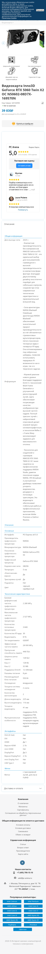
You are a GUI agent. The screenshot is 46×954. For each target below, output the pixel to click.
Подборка (12, 925)
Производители (23, 851)
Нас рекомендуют (34, 66)
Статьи (23, 844)
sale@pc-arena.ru (25, 878)
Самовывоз (23, 831)
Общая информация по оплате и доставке (23, 820)
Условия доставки (23, 828)
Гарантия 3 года (34, 77)
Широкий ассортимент (11, 66)
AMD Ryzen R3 (33, 915)
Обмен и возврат (23, 834)
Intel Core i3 (33, 906)
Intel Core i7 (33, 911)
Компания (23, 799)
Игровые (33, 925)
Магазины (23, 806)
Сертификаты (23, 810)
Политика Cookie (9, 18)
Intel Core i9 (12, 915)
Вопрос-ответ (23, 847)
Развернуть (23, 210)
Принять (40, 10)
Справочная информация (23, 840)
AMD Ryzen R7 (33, 920)
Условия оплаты (23, 825)
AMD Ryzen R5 (12, 920)
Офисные (23, 929)
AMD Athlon (12, 906)
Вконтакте (22, 862)
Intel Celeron (12, 901)
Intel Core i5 (12, 911)
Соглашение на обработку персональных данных (23, 814)
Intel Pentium (33, 901)
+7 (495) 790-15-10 (25, 872)
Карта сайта (23, 854)
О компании (23, 803)
